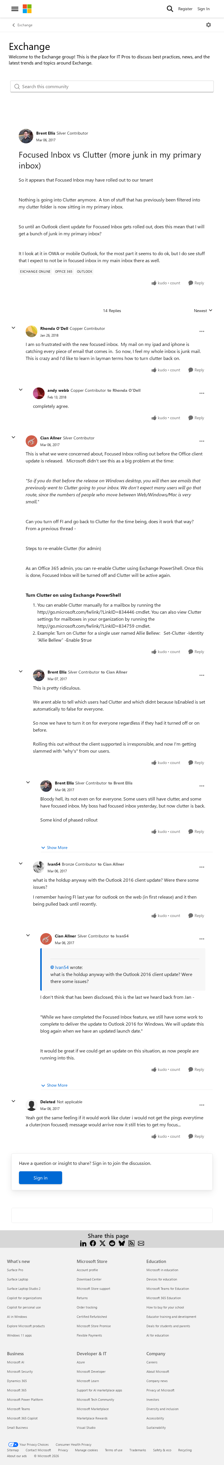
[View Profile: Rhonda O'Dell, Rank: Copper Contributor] (31, 331)
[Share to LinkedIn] (83, 1243)
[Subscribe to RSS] (131, 1243)
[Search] (170, 8)
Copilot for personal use (24, 1307)
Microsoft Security (20, 1371)
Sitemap (13, 1450)
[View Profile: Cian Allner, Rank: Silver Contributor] (31, 441)
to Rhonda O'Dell (124, 390)
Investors (152, 1399)
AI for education (157, 1335)
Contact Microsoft (38, 1450)
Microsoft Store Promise (94, 1326)
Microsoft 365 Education (163, 1298)
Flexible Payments (89, 1335)
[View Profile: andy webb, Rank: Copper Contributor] (39, 393)
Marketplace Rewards (92, 1418)
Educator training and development (171, 1316)
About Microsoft (157, 1371)
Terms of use (114, 1450)
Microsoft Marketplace (93, 1409)
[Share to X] (102, 1243)
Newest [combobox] (203, 311)
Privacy (63, 1450)
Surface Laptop (17, 1279)
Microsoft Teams (18, 1409)
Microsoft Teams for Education (167, 1288)
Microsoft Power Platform (25, 1399)
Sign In (203, 8)
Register (185, 8)
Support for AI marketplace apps (99, 1390)
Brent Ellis (45, 133)
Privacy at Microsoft (160, 1390)
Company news (157, 1381)
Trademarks (138, 1450)
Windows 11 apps (19, 1335)
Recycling (185, 1450)
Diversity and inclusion (162, 1409)
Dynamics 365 (17, 1381)
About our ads (17, 1456)
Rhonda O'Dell (54, 328)
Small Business (17, 1427)
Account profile (87, 1270)
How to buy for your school (165, 1307)
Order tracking (87, 1307)
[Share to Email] (141, 1243)
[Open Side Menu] (14, 8)
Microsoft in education (162, 1270)
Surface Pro (15, 1270)
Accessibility (155, 1418)
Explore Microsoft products (26, 1326)
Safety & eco (162, 1450)
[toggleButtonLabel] (208, 25)
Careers (152, 1362)
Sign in (41, 1178)
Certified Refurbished (92, 1316)
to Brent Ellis (120, 783)
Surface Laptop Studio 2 (24, 1288)
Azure (81, 1362)
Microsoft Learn (88, 1381)
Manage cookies (86, 1450)
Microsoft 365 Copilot (22, 1418)
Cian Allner (51, 438)
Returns (82, 1298)
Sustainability (156, 1427)
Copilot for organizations (24, 1298)
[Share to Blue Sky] (122, 1243)
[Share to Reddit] (112, 1243)
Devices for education (161, 1279)
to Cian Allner (114, 672)
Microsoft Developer (91, 1371)
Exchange (25, 24)
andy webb (58, 390)
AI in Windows (17, 1316)
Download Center (89, 1279)
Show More (57, 847)
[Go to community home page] (27, 8)
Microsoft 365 (17, 1390)
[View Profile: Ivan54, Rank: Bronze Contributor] (39, 867)
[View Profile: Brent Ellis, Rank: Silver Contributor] (26, 136)
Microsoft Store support (93, 1288)
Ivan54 (54, 864)
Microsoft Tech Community (95, 1399)
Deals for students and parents (168, 1326)
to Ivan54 (120, 936)
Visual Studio (86, 1427)
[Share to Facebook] (93, 1243)
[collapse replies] (13, 327)
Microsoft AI (15, 1362)
